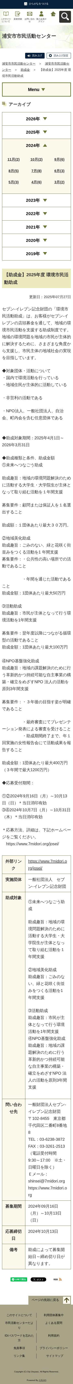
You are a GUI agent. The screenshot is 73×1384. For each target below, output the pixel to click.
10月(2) (36, 159)
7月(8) (36, 171)
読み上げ (37, 55)
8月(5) (14, 171)
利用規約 (53, 1335)
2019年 (33, 253)
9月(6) (59, 159)
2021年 (33, 227)
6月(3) (59, 171)
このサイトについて (6, 20)
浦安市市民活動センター (18, 63)
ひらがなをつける (38, 3)
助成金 (25, 69)
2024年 (33, 145)
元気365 (42, 1380)
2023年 (33, 200)
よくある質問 (53, 1322)
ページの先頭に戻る (45, 1300)
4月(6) (36, 182)
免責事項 (19, 1348)
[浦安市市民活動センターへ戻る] (53, 13)
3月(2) (59, 182)
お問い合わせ (30, 20)
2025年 (33, 132)
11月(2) (14, 159)
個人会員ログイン (41, 20)
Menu (33, 89)
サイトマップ (54, 1355)
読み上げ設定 (61, 55)
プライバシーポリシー (54, 1348)
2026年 (33, 118)
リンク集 (19, 1355)
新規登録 (18, 19)
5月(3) (14, 182)
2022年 (33, 213)
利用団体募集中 (54, 1315)
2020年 (33, 240)
